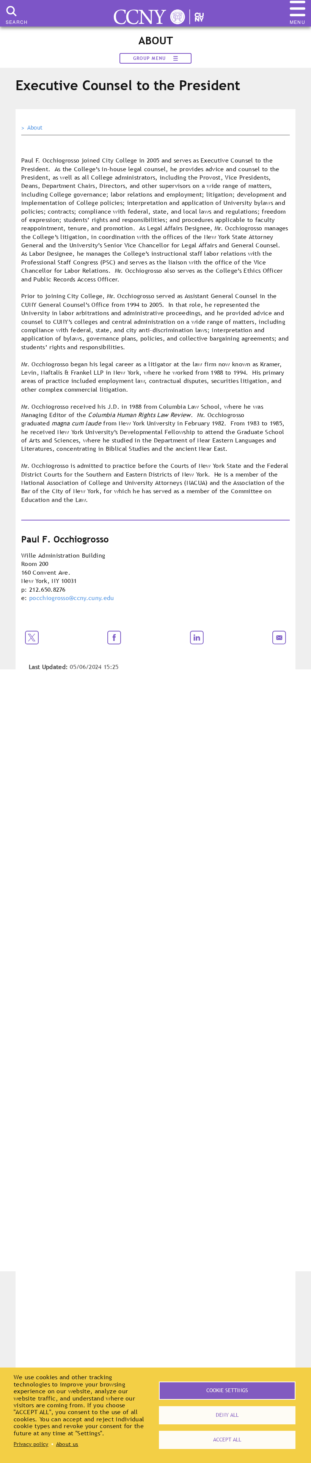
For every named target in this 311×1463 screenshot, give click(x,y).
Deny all (227, 1414)
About (35, 127)
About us (67, 1444)
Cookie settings (227, 1390)
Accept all (227, 1439)
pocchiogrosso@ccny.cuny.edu (71, 598)
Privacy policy (31, 1444)
